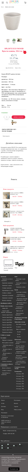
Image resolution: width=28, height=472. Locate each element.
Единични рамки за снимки (7, 346)
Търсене (16, 406)
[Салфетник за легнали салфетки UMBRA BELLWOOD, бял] (6, 240)
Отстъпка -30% (20, 378)
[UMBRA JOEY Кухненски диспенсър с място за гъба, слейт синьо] (6, 249)
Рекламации (4, 412)
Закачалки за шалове (7, 298)
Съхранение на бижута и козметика (7, 365)
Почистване (18, 339)
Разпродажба (18, 371)
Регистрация (17, 400)
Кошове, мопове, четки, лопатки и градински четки (20, 347)
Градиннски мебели (7, 332)
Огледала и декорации (4, 358)
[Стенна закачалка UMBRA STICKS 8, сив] (6, 195)
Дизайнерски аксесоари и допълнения (21, 318)
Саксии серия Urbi (7, 327)
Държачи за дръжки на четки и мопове (20, 352)
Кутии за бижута (6, 368)
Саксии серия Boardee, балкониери (6, 311)
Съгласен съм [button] (14, 469)
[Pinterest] (9, 437)
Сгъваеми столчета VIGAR (20, 368)
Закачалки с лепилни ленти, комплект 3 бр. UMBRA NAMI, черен (17, 212)
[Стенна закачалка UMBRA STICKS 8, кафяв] (6, 204)
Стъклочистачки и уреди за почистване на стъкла (20, 363)
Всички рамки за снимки (7, 354)
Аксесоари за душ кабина (20, 279)
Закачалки (3, 276)
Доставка (3, 406)
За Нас (2, 403)
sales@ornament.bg (11, 430)
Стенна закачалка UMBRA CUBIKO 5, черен (17, 229)
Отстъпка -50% (20, 373)
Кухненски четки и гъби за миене (21, 303)
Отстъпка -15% (20, 386)
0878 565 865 (11, 433)
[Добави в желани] (24, 112)
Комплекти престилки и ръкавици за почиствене (21, 357)
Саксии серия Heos (7, 319)
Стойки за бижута (6, 370)
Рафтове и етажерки (7, 340)
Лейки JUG (5, 308)
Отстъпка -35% (20, 376)
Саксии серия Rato (7, 324)
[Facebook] (3, 437)
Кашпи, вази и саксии (6, 306)
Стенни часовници (7, 361)
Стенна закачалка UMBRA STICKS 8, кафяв (16, 202)
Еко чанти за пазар (21, 324)
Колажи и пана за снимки (7, 350)
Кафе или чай (19, 310)
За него (19, 336)
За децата (18, 326)
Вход (2, 409)
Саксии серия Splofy (7, 317)
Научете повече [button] (6, 465)
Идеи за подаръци (20, 329)
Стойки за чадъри (5, 335)
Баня (16, 276)
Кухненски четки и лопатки (20, 342)
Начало (3, 400)
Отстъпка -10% (20, 388)
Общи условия (17, 409)
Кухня (16, 289)
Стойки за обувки (6, 293)
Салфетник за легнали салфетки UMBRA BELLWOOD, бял (17, 238)
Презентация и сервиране (19, 314)
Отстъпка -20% (20, 383)
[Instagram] (6, 437)
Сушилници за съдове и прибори (20, 295)
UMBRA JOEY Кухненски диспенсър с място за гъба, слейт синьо (17, 247)
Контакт (16, 403)
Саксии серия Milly (7, 322)
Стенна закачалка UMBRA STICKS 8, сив (16, 193)
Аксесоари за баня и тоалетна (21, 283)
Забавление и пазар (20, 322)
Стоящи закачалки (7, 288)
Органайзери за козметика (5, 373)
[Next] (24, 265)
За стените (3, 337)
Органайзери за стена (7, 290)
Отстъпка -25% (20, 381)
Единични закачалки (7, 283)
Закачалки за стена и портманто (7, 279)
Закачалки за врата (7, 285)
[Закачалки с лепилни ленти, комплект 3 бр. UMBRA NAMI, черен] (6, 213)
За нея (18, 334)
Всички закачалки (6, 300)
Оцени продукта (6, 136)
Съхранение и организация (19, 307)
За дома (19, 331)
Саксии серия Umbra (7, 329)
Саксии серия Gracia (7, 314)
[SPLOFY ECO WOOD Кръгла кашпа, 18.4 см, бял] (14, 36)
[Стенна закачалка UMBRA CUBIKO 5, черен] (6, 231)
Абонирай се (7, 221)
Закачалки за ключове (7, 295)
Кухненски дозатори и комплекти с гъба (21, 299)
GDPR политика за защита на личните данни (6, 422)
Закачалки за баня (20, 287)
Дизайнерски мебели (6, 303)
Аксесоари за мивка (21, 292)
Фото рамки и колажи (7, 342)
